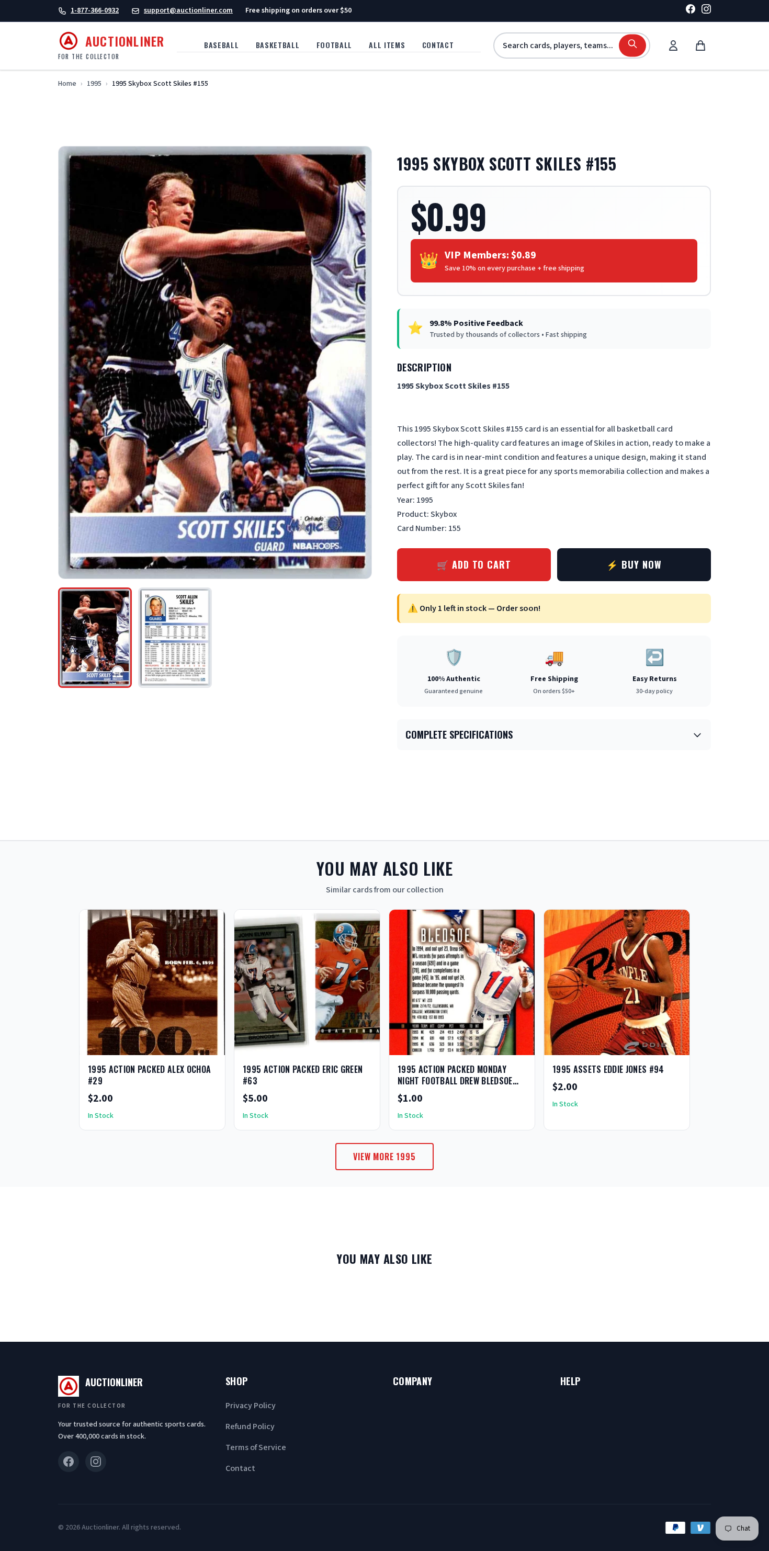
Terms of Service (255, 1447)
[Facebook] (690, 10)
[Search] (632, 46)
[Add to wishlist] (183, 1043)
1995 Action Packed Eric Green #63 (303, 1075)
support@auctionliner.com (188, 10)
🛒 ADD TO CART (474, 564)
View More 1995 (384, 1156)
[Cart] (700, 45)
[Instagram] (706, 10)
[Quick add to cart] (208, 1043)
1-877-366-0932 (95, 10)
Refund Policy (250, 1426)
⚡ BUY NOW (633, 564)
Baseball (221, 44)
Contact (438, 44)
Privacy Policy (250, 1405)
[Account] (673, 45)
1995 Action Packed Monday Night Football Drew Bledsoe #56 (455, 1081)
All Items (387, 44)
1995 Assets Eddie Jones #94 (608, 1069)
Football (334, 44)
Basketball (278, 44)
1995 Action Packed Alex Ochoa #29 (149, 1075)
